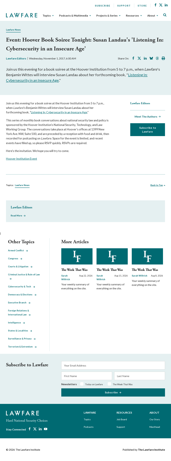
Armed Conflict (17, 250)
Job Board (122, 419)
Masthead (154, 426)
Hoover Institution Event (21, 158)
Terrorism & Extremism (21, 346)
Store (142, 5)
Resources (132, 15)
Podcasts (89, 426)
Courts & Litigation (19, 266)
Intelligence (15, 322)
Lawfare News (13, 29)
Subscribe (102, 5)
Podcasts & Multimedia (73, 15)
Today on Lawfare (94, 384)
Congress (14, 258)
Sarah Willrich (139, 275)
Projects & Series (107, 15)
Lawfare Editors (16, 58)
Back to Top (156, 185)
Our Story (154, 419)
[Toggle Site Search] (164, 15)
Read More (16, 215)
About (151, 15)
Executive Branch (18, 302)
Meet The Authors (146, 116)
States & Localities (19, 330)
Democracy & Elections (21, 294)
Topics (47, 15)
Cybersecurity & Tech (20, 286)
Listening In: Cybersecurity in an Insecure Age (59, 112)
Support (124, 5)
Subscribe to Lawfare (147, 129)
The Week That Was (74, 270)
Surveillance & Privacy (21, 338)
